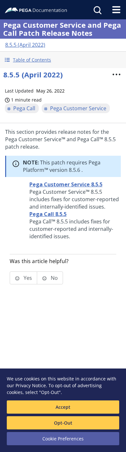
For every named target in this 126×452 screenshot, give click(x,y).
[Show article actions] (116, 74)
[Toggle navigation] (116, 10)
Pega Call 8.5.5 (48, 214)
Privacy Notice (31, 385)
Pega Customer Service (78, 108)
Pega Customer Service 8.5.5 (65, 184)
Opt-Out (63, 423)
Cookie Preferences (63, 439)
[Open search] (96, 10)
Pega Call (24, 108)
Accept (63, 407)
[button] (63, 60)
